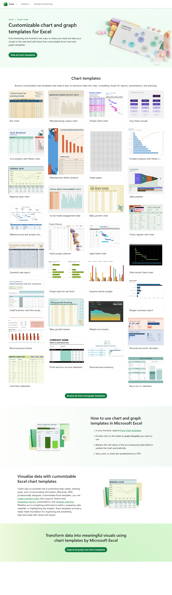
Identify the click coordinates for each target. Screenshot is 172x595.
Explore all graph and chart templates (86, 549)
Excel (11, 4)
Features (25, 4)
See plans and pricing (43, 4)
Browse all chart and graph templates (86, 395)
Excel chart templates (130, 430)
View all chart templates (23, 55)
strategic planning (65, 501)
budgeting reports (27, 501)
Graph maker (22, 19)
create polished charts (28, 498)
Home (11, 19)
